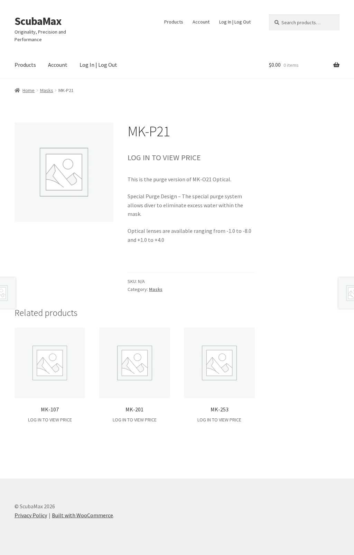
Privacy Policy (31, 515)
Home (28, 90)
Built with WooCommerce (82, 515)
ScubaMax (38, 21)
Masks (46, 90)
